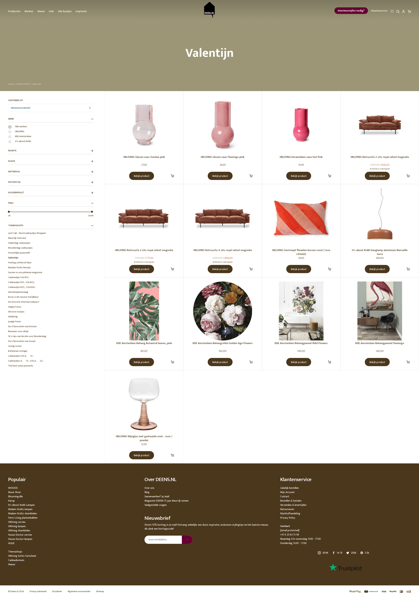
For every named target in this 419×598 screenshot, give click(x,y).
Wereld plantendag (18, 292)
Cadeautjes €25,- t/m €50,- (22, 287)
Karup (11, 501)
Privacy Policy (287, 518)
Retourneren (287, 509)
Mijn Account (287, 492)
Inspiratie (81, 11)
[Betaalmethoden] (378, 591)
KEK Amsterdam (23, 136)
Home (11, 84)
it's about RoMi (23, 141)
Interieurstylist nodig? (351, 11)
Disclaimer (57, 591)
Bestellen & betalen (290, 501)
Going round (14, 346)
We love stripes (16, 312)
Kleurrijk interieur (17, 238)
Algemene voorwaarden (79, 591)
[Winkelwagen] (409, 12)
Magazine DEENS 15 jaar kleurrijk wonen (167, 501)
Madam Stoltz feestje (19, 267)
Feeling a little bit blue (19, 263)
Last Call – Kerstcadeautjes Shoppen (27, 233)
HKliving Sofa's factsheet (22, 556)
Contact (284, 496)
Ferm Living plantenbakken (22, 518)
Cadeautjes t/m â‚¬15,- (21, 356)
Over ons (149, 488)
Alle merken (21, 127)
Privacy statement (38, 591)
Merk (11, 119)
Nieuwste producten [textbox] (20, 108)
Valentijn (36, 84)
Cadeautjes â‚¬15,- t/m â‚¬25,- (26, 361)
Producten (14, 11)
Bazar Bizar (14, 492)
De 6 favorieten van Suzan (22, 341)
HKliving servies (17, 522)
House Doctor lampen (20, 539)
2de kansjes (65, 11)
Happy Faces (14, 307)
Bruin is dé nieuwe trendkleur (23, 297)
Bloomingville (15, 496)
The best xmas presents (20, 366)
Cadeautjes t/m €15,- (19, 277)
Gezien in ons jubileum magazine (25, 272)
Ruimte (12, 151)
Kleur (11, 161)
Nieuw (41, 11)
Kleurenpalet (16, 193)
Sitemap (100, 591)
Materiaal (14, 172)
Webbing (13, 317)
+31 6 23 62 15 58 (289, 535)
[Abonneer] (187, 540)
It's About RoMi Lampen (21, 505)
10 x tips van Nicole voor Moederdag (27, 336)
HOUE (11, 543)
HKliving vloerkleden (19, 530)
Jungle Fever (14, 321)
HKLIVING (19, 131)
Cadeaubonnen (16, 560)
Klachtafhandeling (290, 513)
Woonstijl (14, 182)
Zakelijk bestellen (289, 488)
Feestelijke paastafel (19, 253)
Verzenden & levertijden (293, 505)
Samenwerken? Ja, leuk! (157, 496)
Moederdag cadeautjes (20, 248)
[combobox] (50, 108)
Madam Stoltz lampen (20, 509)
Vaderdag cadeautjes (19, 243)
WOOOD (13, 488)
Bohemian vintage (17, 351)
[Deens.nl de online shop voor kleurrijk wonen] (209, 10)
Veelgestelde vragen (156, 505)
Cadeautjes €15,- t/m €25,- (21, 282)
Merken (29, 11)
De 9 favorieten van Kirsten (22, 326)
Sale (51, 11)
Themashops (15, 552)
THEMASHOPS (23, 84)
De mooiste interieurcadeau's (23, 302)
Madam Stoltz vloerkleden (22, 513)
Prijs (10, 203)
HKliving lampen (17, 526)
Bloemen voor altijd (18, 331)
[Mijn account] (403, 12)
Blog (147, 492)
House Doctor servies (20, 535)
